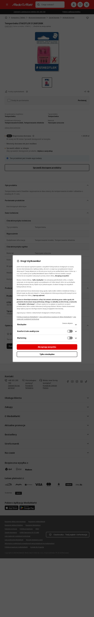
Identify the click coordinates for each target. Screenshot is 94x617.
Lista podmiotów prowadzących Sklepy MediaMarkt (55, 317)
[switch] (70, 331)
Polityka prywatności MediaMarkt (27, 317)
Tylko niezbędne (47, 354)
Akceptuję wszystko (47, 347)
